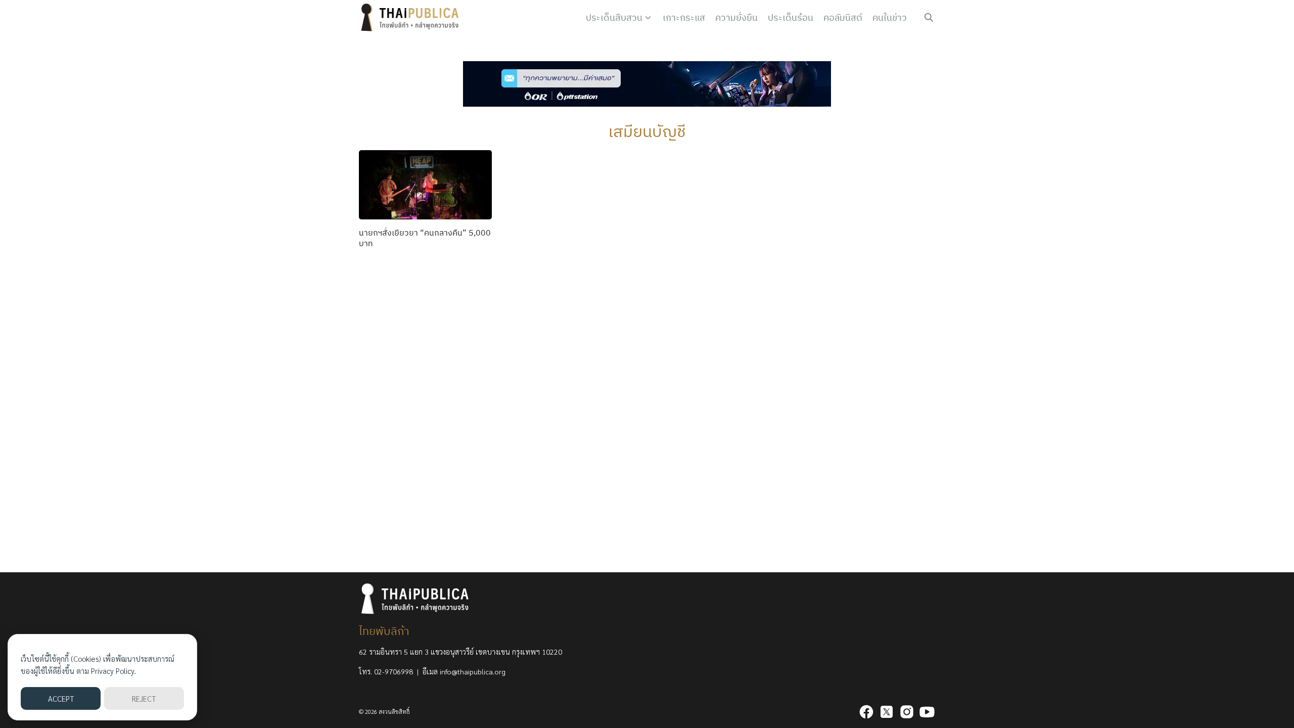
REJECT (144, 698)
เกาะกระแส (684, 17)
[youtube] (927, 712)
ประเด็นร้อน (790, 17)
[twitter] (887, 712)
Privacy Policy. (113, 670)
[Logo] (412, 18)
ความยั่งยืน (736, 17)
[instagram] (907, 712)
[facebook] (866, 712)
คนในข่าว (889, 17)
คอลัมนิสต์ (842, 17)
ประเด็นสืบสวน (614, 17)
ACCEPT (61, 698)
